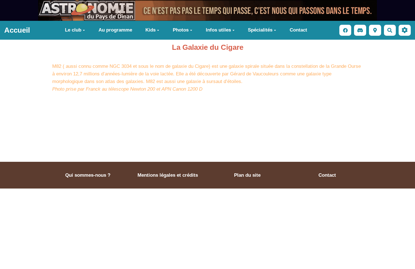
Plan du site (247, 175)
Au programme (115, 30)
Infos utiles (218, 30)
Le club (73, 30)
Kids (150, 30)
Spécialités (260, 30)
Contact (298, 30)
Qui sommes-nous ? (87, 175)
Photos (181, 30)
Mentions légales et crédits (167, 175)
